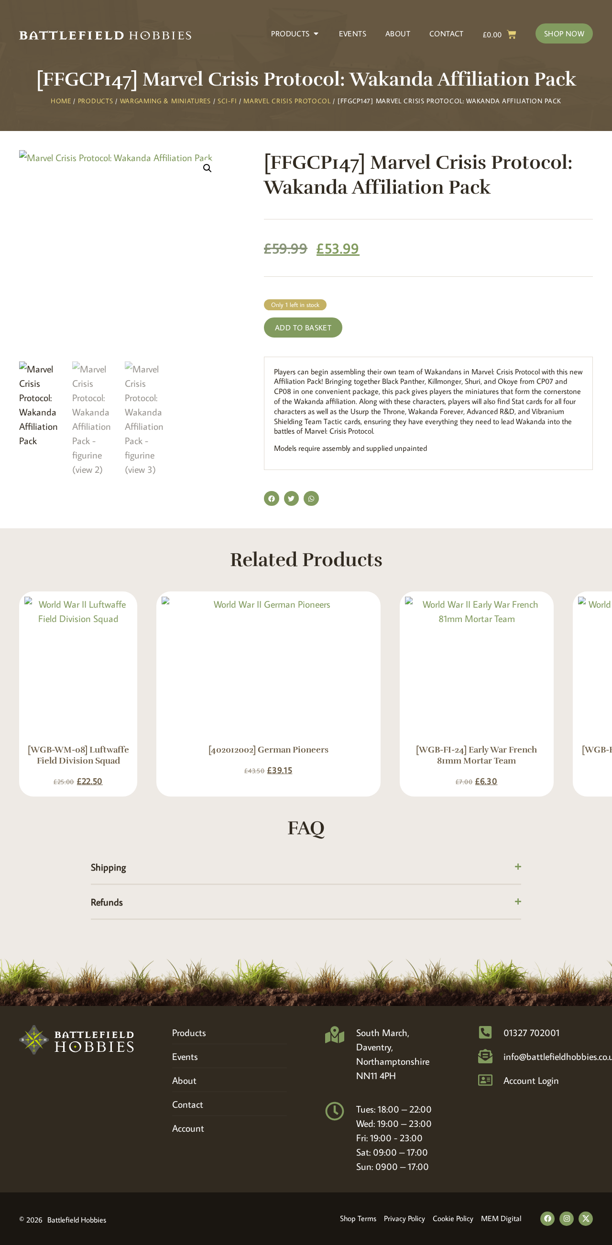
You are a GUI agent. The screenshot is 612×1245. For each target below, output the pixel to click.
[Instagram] (566, 1219)
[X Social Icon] (586, 1219)
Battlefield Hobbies (76, 1219)
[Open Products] (316, 33)
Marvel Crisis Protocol (286, 101)
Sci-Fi (227, 101)
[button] (207, 168)
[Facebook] (547, 1219)
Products (95, 101)
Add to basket (303, 327)
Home (61, 101)
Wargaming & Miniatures (165, 101)
